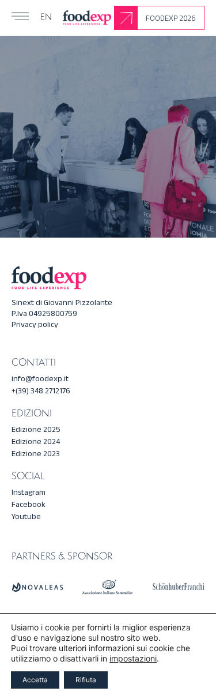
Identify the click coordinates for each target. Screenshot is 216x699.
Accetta (35, 679)
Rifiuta (85, 679)
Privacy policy (35, 324)
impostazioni (133, 658)
